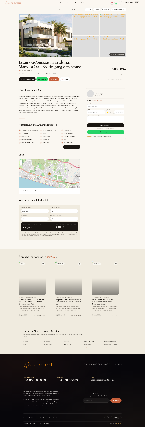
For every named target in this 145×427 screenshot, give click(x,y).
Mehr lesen (22, 118)
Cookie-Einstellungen (54, 417)
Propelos (119, 423)
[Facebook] (108, 417)
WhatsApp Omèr (106, 132)
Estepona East (48, 345)
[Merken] (43, 264)
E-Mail (88, 109)
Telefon (108, 109)
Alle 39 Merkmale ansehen (72, 147)
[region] (49, 173)
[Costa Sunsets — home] (38, 364)
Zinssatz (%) (25, 215)
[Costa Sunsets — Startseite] (13, 3)
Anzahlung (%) (55, 208)
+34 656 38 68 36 (34, 380)
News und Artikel (80, 3)
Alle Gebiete (87, 348)
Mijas (25, 345)
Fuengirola (67, 348)
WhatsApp (43, 79)
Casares (25, 348)
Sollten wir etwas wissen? (94, 115)
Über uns (69, 3)
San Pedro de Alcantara (111, 345)
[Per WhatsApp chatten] (116, 3)
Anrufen (55, 79)
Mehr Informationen (28, 79)
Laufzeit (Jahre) (55, 215)
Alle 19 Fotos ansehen (118, 54)
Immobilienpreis (26, 208)
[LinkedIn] (112, 417)
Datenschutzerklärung (29, 417)
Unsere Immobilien (51, 3)
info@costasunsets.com (102, 380)
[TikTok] (120, 417)
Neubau (62, 3)
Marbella (31, 9)
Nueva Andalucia (89, 341)
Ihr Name (89, 103)
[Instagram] (104, 417)
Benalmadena (48, 348)
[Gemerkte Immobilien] (112, 3)
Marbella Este (38, 9)
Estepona (66, 341)
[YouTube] (116, 417)
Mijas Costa (87, 345)
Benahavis (47, 341)
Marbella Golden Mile (110, 341)
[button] (49, 173)
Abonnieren (116, 400)
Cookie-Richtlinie (42, 417)
